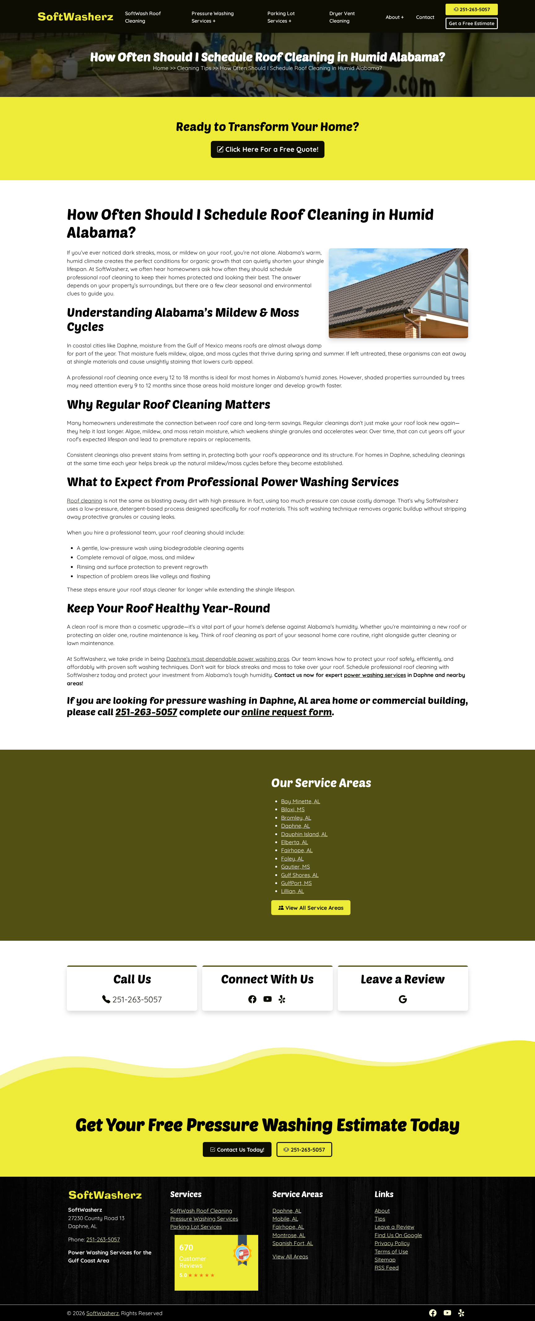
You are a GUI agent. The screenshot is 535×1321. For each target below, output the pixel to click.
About (382, 1210)
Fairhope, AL (297, 850)
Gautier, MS (295, 866)
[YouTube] (448, 1313)
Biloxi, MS (293, 809)
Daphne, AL (295, 825)
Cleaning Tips (194, 67)
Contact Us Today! (239, 1149)
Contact (425, 17)
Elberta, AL (294, 842)
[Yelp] (462, 1313)
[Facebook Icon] (253, 999)
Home (160, 67)
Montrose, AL (288, 1235)
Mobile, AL (285, 1218)
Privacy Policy (392, 1243)
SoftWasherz (102, 1313)
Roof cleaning (84, 500)
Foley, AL (292, 858)
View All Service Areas (313, 907)
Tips (380, 1218)
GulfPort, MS (296, 882)
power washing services (375, 674)
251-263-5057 (474, 9)
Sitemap (385, 1259)
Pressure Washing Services (204, 1218)
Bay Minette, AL (300, 801)
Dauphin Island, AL (304, 834)
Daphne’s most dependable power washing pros (227, 658)
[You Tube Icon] (268, 999)
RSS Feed (387, 1267)
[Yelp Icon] (283, 999)
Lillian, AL (292, 890)
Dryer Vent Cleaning (342, 17)
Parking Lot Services (196, 1226)
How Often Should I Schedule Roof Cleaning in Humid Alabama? (301, 67)
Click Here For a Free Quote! (271, 149)
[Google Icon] (403, 999)
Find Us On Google (398, 1235)
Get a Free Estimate (471, 23)
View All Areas (290, 1256)
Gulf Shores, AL (300, 874)
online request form (286, 711)
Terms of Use (391, 1251)
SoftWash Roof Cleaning (143, 17)
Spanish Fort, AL (292, 1243)
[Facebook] (434, 1313)
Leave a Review (394, 1226)
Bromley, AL (296, 817)
